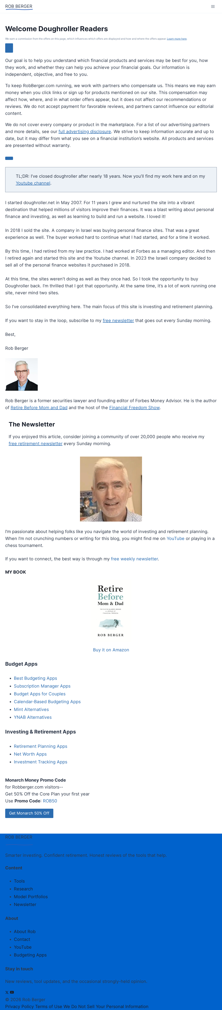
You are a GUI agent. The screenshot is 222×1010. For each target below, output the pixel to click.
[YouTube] (12, 992)
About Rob (25, 931)
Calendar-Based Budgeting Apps (47, 701)
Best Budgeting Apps (35, 678)
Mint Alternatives (31, 709)
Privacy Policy (19, 1006)
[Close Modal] (9, 48)
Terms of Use (48, 1006)
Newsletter (25, 904)
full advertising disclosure (85, 131)
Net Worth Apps (30, 754)
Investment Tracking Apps (40, 761)
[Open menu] (213, 6)
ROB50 (50, 800)
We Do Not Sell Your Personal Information (106, 1006)
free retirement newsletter (35, 443)
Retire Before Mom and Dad (39, 407)
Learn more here (177, 38)
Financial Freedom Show (134, 407)
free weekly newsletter (134, 558)
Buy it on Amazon (111, 649)
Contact (22, 939)
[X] (7, 992)
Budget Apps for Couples (39, 693)
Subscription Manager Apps (42, 686)
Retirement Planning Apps (40, 746)
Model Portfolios (31, 896)
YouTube (175, 538)
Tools (19, 881)
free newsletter (118, 320)
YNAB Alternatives (33, 717)
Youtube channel (33, 183)
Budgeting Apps (30, 955)
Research (23, 888)
